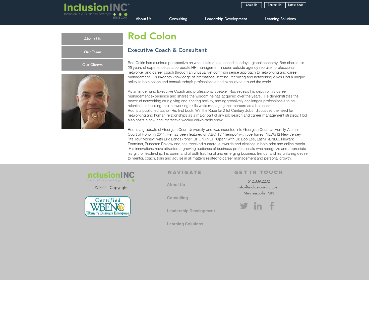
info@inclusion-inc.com (259, 187)
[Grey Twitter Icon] (244, 205)
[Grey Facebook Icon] (271, 205)
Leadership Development (191, 211)
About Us (176, 184)
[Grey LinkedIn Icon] (258, 205)
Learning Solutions (185, 224)
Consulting (177, 197)
